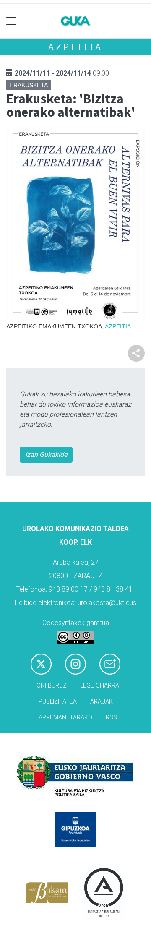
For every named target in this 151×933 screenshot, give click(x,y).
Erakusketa (29, 85)
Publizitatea (58, 701)
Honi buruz (49, 685)
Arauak (101, 701)
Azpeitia (75, 46)
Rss (111, 717)
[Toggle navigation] (12, 21)
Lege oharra (99, 685)
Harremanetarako (63, 717)
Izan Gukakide (46, 455)
